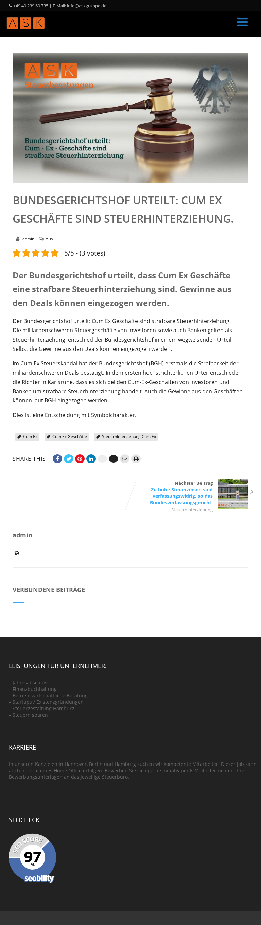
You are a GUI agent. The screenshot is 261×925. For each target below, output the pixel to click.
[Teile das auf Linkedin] (91, 458)
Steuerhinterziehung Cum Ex (129, 436)
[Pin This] (80, 458)
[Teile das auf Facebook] (57, 458)
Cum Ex (30, 436)
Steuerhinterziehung (192, 510)
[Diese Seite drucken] (136, 458)
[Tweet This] (68, 458)
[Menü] (242, 22)
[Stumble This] (102, 458)
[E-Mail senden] (124, 458)
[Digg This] (113, 458)
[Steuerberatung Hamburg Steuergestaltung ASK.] (25, 33)
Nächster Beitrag (181, 493)
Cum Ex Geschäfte (69, 436)
